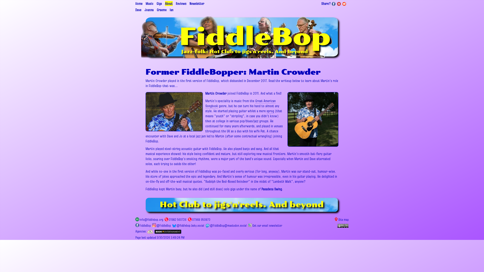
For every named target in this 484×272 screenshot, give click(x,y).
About (169, 3)
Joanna (149, 9)
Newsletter (197, 3)
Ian (171, 9)
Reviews (181, 3)
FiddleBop (145, 225)
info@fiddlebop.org (151, 219)
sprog (270, 110)
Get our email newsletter (267, 225)
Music (149, 3)
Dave (138, 9)
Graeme (162, 9)
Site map (343, 219)
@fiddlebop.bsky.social (190, 225)
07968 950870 (201, 219)
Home (139, 3)
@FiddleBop (163, 225)
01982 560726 (177, 219)
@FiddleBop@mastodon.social (228, 225)
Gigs (159, 3)
